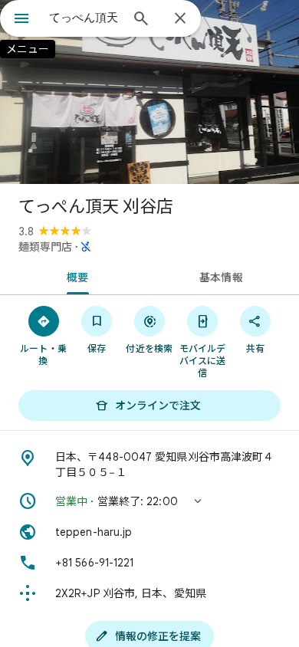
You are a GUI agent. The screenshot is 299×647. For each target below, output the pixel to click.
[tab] (74, 276)
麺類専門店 (45, 247)
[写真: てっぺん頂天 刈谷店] (149, 92)
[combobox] (84, 17)
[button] (149, 501)
